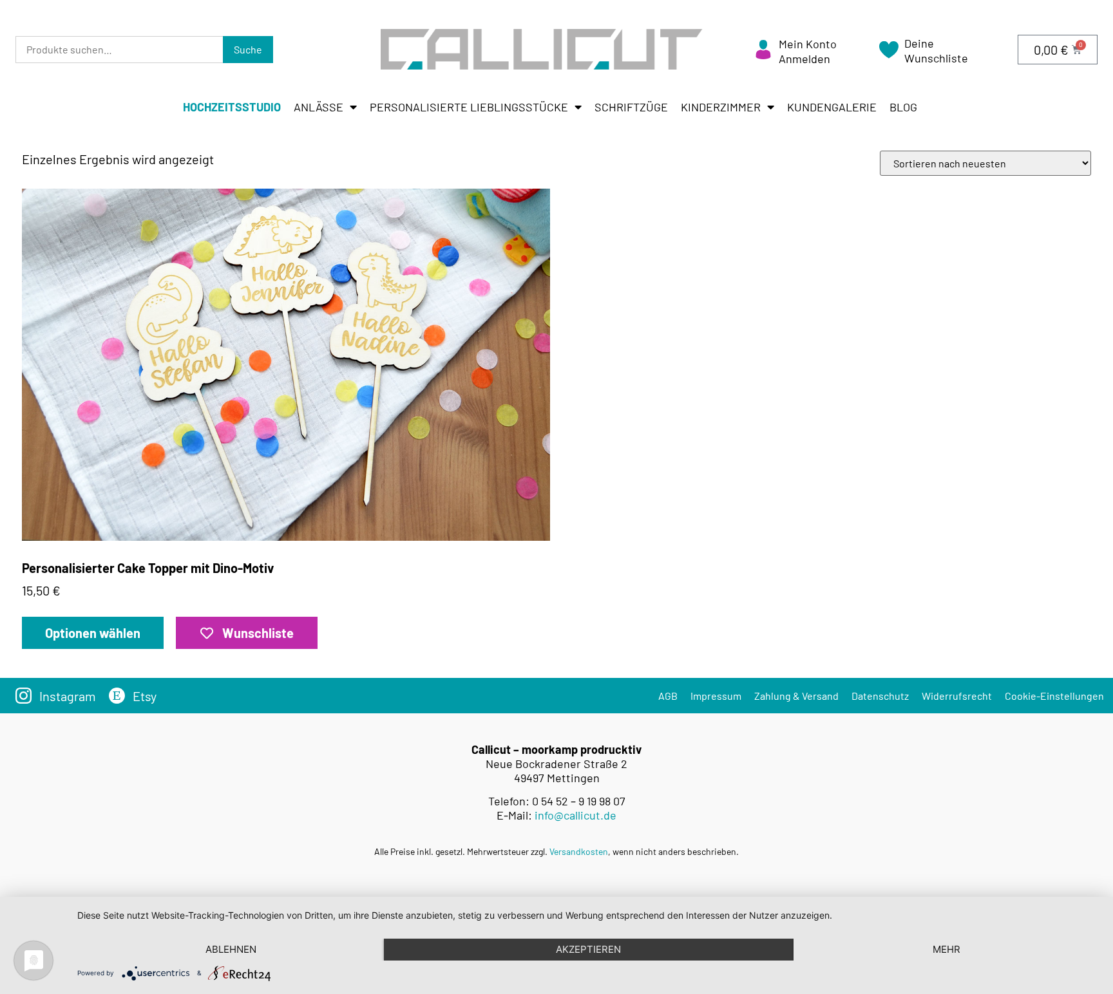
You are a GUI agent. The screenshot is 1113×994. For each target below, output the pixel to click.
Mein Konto (808, 44)
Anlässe (318, 107)
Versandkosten (578, 851)
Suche (248, 49)
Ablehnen (230, 949)
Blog (903, 107)
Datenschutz (880, 695)
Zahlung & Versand (796, 695)
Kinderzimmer (721, 107)
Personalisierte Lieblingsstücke (469, 107)
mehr (946, 949)
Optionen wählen (92, 633)
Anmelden (804, 58)
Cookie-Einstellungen (1054, 695)
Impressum (715, 695)
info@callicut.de (575, 815)
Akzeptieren (588, 949)
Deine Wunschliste (936, 50)
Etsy (145, 696)
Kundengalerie (832, 107)
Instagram (67, 696)
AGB (668, 695)
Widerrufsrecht (957, 695)
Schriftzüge (631, 107)
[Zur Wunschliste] (889, 54)
